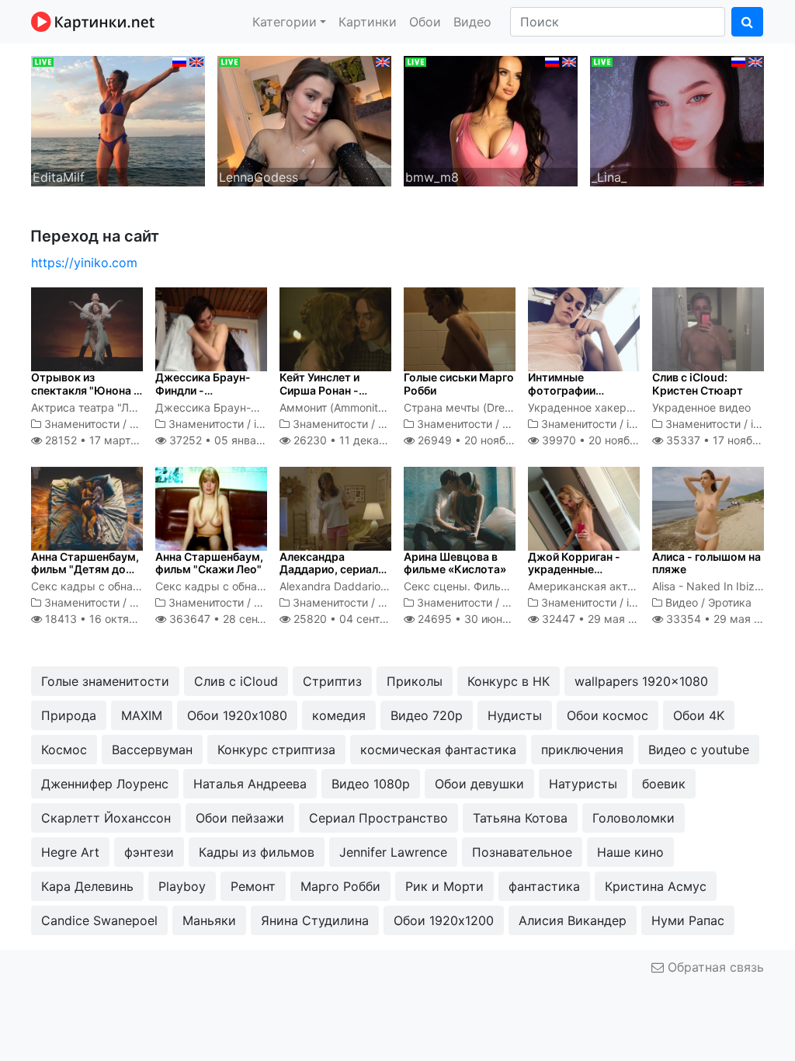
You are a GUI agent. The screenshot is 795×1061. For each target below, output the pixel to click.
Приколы (415, 681)
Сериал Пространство (378, 818)
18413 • (110, 618)
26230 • (359, 440)
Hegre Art (70, 852)
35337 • (729, 440)
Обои (425, 22)
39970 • (605, 440)
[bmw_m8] (491, 119)
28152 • (103, 440)
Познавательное (522, 852)
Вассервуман (152, 749)
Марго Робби (340, 886)
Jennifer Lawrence (393, 852)
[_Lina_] (677, 119)
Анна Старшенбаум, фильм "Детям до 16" (85, 570)
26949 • (481, 440)
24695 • (476, 618)
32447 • (596, 618)
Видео (472, 22)
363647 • (242, 618)
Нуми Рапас (687, 920)
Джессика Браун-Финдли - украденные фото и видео (208, 396)
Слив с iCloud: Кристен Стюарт (697, 383)
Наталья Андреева (250, 783)
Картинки (367, 22)
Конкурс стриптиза (276, 749)
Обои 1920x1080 (237, 715)
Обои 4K (698, 715)
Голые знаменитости (105, 681)
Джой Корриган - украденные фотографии (574, 570)
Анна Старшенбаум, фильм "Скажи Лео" (209, 563)
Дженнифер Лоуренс (104, 783)
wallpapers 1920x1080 (641, 681)
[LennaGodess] (304, 119)
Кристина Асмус (655, 886)
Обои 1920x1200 (444, 920)
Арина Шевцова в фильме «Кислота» (455, 563)
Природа (68, 715)
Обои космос (607, 715)
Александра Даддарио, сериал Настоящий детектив (328, 576)
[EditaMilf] (118, 119)
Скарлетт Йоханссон (106, 818)
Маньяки (209, 920)
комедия (339, 715)
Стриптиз (332, 681)
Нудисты (515, 715)
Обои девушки (479, 783)
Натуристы (583, 783)
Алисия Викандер (573, 920)
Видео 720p (427, 715)
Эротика (730, 602)
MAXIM (141, 715)
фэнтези (149, 852)
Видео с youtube (698, 749)
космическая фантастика (438, 749)
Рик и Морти (444, 886)
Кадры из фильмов (256, 852)
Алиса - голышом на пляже (706, 563)
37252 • (231, 440)
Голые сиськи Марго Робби (459, 383)
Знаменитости (82, 423)
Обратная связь (714, 967)
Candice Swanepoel (99, 920)
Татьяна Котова (520, 818)
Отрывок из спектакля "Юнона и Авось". (85, 390)
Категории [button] (284, 22)
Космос (64, 749)
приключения (582, 749)
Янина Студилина (315, 920)
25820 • (362, 618)
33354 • (721, 618)
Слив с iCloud (236, 681)
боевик (664, 783)
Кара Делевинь (87, 886)
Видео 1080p (371, 783)
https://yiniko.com (84, 262)
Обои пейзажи (240, 818)
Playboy (182, 886)
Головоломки (633, 818)
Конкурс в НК (508, 681)
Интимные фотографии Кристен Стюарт (573, 390)
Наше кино (630, 852)
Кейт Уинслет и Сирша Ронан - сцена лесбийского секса (330, 396)
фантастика (544, 886)
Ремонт (253, 886)
